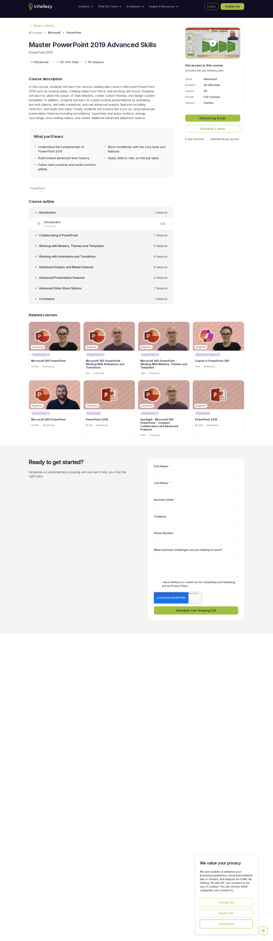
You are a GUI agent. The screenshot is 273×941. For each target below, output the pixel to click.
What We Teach (108, 6)
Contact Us (232, 6)
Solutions (84, 6)
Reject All (226, 913)
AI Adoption (133, 6)
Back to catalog (44, 25)
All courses (35, 32)
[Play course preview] (212, 43)
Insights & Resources (161, 6)
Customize (226, 924)
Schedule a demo (212, 129)
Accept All (226, 902)
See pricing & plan (212, 118)
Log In (211, 6)
